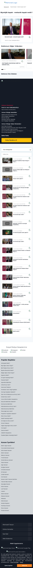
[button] (30, 3)
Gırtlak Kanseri (5, 474)
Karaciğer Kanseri (5, 484)
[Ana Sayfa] (10, 3)
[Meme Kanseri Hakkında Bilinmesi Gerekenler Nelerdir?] (7, 295)
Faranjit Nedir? (5, 380)
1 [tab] (1, 69)
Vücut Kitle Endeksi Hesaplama (9, 399)
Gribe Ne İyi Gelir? (5, 384)
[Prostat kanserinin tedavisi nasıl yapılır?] (7, 196)
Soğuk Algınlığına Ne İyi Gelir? (9, 425)
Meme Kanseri (5, 493)
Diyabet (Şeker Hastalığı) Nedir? (9, 435)
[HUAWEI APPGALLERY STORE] (17, 551)
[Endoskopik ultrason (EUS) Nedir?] (7, 322)
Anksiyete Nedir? (5, 363)
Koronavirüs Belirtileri (6, 404)
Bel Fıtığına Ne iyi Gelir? (7, 368)
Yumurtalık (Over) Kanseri (7, 448)
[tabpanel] (13, 58)
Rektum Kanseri (5, 455)
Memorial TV (6, 6)
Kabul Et (24, 565)
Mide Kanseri (4, 500)
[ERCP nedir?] (7, 331)
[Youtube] (4, 352)
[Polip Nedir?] (7, 313)
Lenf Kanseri (4, 488)
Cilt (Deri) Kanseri (5, 469)
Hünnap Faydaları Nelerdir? (8, 392)
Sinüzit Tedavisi (5, 423)
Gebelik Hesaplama (6, 432)
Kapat (21, 562)
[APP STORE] (8, 547)
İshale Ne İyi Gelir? (6, 396)
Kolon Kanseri (4, 486)
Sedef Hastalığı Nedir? (7, 418)
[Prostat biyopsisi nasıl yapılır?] (7, 232)
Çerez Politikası (14, 562)
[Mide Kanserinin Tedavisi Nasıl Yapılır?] (7, 268)
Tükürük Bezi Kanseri (6, 481)
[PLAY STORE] (23, 547)
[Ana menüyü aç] (2, 2)
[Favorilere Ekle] (30, 37)
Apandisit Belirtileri (6, 382)
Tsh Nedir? (4, 428)
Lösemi (3, 491)
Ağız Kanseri (4, 464)
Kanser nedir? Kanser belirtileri (9, 479)
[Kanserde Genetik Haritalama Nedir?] (7, 259)
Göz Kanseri (4, 476)
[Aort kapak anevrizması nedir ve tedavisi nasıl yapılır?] (13, 54)
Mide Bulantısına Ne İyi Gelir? (8, 406)
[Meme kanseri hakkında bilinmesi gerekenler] (7, 286)
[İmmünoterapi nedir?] (7, 214)
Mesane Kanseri (5, 496)
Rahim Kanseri (5, 452)
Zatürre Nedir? (5, 430)
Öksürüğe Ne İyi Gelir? (7, 411)
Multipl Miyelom (5, 503)
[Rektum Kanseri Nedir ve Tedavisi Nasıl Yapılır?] (7, 250)
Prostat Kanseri (5, 510)
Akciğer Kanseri (5, 467)
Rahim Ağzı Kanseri (6, 445)
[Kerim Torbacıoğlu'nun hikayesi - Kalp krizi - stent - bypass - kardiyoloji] (7, 169)
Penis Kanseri (4, 508)
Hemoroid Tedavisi (6, 387)
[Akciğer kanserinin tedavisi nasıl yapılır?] (7, 205)
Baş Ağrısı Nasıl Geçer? (7, 365)
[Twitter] (23, 350)
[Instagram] (14, 350)
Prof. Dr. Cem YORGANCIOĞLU (12, 40)
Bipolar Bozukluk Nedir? (7, 370)
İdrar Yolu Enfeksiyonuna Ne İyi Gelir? (10, 394)
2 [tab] (4, 69)
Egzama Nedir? (5, 375)
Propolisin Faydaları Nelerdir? (8, 413)
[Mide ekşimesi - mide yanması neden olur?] (7, 304)
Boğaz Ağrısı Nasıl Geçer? (7, 372)
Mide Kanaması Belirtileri (7, 408)
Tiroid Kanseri (4, 457)
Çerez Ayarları (9, 565)
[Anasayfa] (1, 7)
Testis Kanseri (4, 462)
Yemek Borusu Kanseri (7, 460)
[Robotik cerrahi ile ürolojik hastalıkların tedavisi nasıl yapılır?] (7, 223)
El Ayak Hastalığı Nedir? (7, 377)
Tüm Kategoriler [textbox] (7, 149)
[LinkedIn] (13, 352)
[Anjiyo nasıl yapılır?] (7, 178)
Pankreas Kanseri (5, 505)
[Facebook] (5, 350)
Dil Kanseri (4, 472)
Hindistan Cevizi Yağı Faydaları (9, 389)
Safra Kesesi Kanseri (6, 450)
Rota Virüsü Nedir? (6, 416)
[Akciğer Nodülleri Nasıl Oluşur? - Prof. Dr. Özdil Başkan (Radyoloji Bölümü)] (7, 160)
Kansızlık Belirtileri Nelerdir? (8, 401)
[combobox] (16, 150)
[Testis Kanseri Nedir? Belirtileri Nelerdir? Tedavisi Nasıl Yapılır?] (7, 277)
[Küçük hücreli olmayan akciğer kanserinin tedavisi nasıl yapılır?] (7, 187)
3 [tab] (5, 69)
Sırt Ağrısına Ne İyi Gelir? (7, 420)
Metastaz (3, 498)
